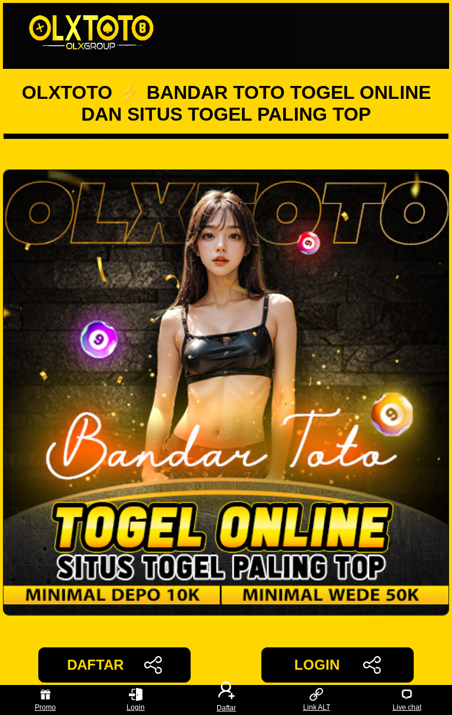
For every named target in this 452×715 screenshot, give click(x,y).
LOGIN (317, 665)
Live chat (407, 707)
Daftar (226, 707)
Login (136, 707)
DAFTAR (95, 665)
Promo (45, 707)
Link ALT (316, 707)
